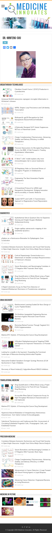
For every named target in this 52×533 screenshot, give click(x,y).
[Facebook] (24, 527)
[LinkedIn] (29, 527)
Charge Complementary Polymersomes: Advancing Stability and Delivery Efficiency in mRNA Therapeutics (32, 139)
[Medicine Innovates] (26, 9)
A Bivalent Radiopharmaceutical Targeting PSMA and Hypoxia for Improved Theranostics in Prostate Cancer (32, 343)
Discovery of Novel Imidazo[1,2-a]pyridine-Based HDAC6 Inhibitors (24, 369)
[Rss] (22, 527)
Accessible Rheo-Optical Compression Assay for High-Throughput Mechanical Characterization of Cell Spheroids (32, 398)
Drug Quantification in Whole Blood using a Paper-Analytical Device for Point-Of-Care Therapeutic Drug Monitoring (32, 278)
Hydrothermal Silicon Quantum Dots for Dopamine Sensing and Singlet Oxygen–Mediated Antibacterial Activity (32, 220)
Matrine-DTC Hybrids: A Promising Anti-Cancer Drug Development (24, 335)
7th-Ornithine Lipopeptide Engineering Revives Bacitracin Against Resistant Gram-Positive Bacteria (31, 316)
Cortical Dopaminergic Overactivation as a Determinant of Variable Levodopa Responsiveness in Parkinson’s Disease (32, 258)
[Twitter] (27, 527)
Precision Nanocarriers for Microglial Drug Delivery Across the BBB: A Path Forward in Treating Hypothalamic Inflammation (32, 150)
